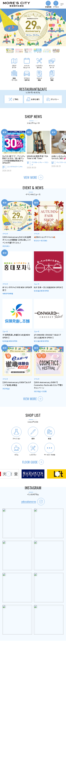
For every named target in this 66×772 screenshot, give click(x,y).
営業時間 (48, 7)
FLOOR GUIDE (30, 462)
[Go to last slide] (8, 473)
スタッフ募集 (39, 79)
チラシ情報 (52, 79)
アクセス (56, 7)
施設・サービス (14, 79)
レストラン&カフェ (39, 66)
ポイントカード (52, 66)
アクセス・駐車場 (27, 79)
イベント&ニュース (26, 66)
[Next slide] (57, 473)
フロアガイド (14, 66)
